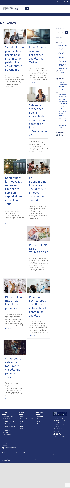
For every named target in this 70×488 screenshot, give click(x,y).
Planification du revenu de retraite (62, 65)
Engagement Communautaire (27, 419)
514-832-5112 (60, 428)
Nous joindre (40, 416)
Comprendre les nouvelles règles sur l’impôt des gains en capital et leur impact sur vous (14, 191)
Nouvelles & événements (61, 53)
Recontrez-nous (41, 419)
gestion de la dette (62, 45)
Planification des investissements (62, 61)
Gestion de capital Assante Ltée (60, 437)
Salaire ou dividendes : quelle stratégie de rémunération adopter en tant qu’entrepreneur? (38, 120)
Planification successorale (61, 71)
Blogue (60, 40)
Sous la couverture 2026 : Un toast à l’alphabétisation (62, 94)
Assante (22, 428)
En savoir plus (8, 89)
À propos (22, 416)
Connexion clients (41, 424)
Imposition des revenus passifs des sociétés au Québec (38, 55)
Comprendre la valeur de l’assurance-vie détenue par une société (14, 368)
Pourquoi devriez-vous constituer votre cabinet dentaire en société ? (37, 306)
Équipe (21, 426)
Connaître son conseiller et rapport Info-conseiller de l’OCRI (13, 452)
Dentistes (60, 43)
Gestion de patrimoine (60, 49)
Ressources (22, 431)
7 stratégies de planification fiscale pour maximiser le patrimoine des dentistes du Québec (14, 59)
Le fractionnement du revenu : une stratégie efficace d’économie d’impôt (38, 189)
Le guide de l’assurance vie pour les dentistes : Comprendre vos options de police (62, 86)
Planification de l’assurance (62, 57)
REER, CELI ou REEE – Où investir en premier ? (14, 302)
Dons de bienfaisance (8, 434)
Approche (22, 421)
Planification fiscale (62, 68)
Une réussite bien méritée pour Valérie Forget (62, 113)
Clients (21, 424)
